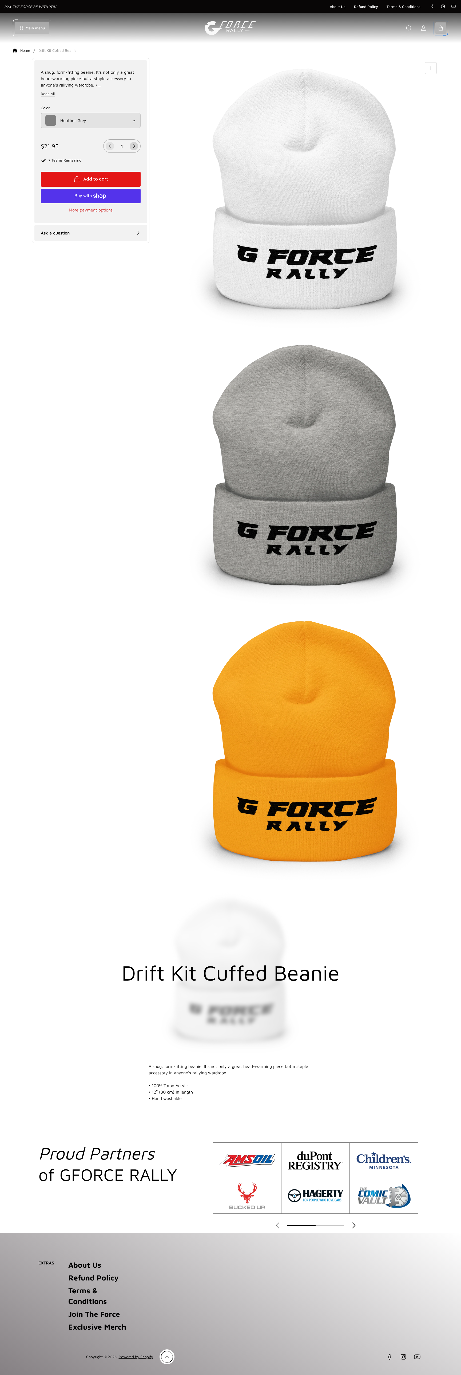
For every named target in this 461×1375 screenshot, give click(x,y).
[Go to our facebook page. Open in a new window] (432, 6)
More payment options (91, 209)
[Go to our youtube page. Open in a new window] (453, 6)
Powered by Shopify (136, 1356)
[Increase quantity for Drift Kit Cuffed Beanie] (134, 146)
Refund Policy (366, 6)
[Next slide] (354, 1225)
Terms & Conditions (403, 6)
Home (25, 50)
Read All (48, 93)
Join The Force (94, 1314)
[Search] (408, 28)
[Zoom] (431, 68)
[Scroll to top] (167, 1356)
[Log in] (423, 28)
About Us (337, 6)
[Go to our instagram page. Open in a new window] (443, 6)
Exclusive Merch (97, 1326)
